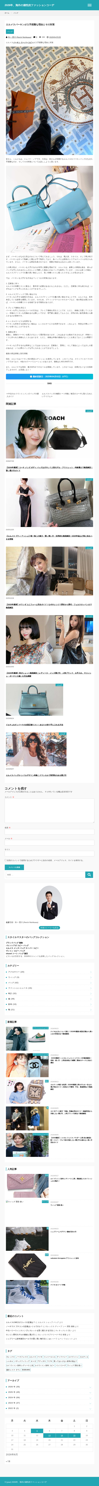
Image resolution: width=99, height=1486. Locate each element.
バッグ (10, 32)
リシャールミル (50, 1357)
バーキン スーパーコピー (23, 42)
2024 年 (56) (14, 1397)
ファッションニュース (20, 988)
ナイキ (39, 1357)
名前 (8, 828)
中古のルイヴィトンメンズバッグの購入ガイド (23, 395)
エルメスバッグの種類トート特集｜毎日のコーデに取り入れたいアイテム (67, 395)
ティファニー (62, 1357)
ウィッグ (13, 977)
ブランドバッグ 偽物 (14, 943)
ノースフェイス (22, 1357)
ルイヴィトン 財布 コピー (44, 1365)
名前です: (10, 922)
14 (62, 1435)
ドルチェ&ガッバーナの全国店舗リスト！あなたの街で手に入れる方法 (34, 725)
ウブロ (49, 1361)
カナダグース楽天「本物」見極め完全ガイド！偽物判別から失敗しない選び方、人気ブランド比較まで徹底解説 (71, 1112)
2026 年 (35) (14, 1387)
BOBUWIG (26, 1370)
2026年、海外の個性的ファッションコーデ (29, 5)
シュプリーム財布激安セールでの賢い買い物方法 (26, 1339)
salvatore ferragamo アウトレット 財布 (65, 1258)
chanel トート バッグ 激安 (17, 953)
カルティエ (84, 1357)
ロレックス (10, 1357)
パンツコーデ (61, 1365)
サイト (7, 849)
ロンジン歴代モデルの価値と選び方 (20, 1335)
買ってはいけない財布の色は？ (65, 1361)
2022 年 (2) (13, 1408)
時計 (12, 993)
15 (74, 1435)
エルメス (32, 1357)
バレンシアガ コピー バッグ (17, 945)
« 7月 (8, 1461)
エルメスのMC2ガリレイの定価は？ (20, 1322)
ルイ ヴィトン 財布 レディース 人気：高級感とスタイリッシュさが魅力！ (71, 1180)
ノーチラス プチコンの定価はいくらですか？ (24, 1326)
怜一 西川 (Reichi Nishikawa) (19, 37)
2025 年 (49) (14, 1392)
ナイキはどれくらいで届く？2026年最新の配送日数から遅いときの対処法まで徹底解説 (72, 1033)
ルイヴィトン (73, 1357)
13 (49, 1435)
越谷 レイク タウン (13, 1370)
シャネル (9, 1361)
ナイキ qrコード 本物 (58, 1285)
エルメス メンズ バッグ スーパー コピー (22, 948)
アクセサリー (16, 972)
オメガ (33, 1361)
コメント (9, 797)
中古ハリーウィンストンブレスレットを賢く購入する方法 (29, 1330)
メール (8, 839)
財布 (12, 1004)
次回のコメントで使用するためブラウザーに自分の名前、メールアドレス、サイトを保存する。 (45, 860)
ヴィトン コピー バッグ (15, 951)
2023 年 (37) (14, 1403)
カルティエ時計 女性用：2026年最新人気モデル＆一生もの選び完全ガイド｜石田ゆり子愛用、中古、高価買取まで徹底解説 (71, 1087)
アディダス (41, 1361)
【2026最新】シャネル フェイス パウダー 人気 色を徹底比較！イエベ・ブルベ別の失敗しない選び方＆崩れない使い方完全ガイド (71, 1140)
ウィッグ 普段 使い (57, 1205)
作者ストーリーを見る (49, 928)
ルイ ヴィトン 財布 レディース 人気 (20, 1365)
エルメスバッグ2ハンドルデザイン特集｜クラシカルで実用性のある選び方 (36, 775)
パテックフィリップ (22, 1361)
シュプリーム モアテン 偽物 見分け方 (63, 1232)
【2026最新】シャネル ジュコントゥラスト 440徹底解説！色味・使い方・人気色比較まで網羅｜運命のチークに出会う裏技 (71, 1060)
